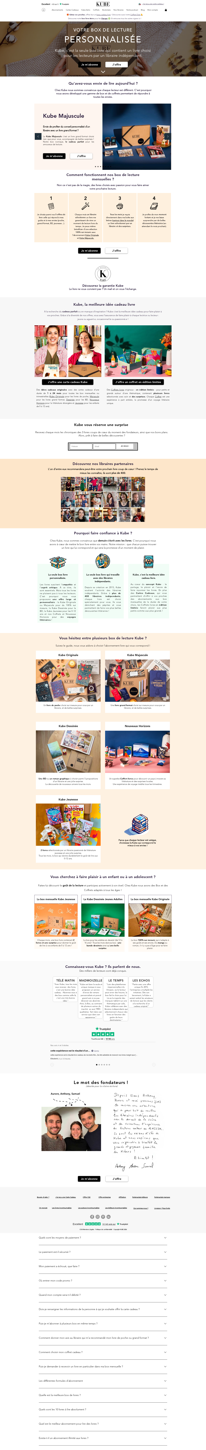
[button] (155, 699)
